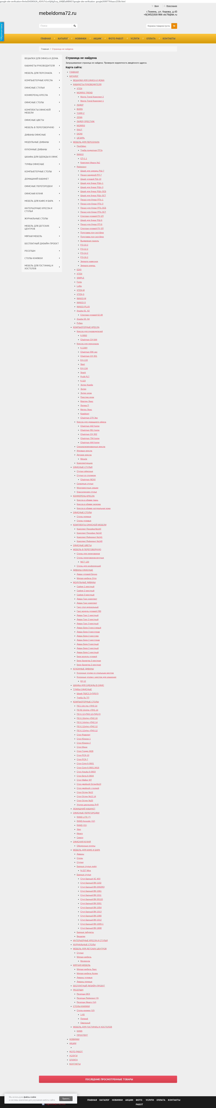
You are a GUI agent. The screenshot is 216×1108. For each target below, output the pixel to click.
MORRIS (81, 125)
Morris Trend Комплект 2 (92, 97)
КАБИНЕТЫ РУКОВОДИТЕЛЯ (40, 65)
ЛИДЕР (80, 105)
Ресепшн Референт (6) (88, 998)
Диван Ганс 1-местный (87, 615)
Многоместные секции (87, 488)
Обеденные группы (86, 846)
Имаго (80, 833)
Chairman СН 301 (88, 356)
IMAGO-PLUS (83, 306)
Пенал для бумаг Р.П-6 (91, 224)
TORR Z (80, 113)
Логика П (84, 405)
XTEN (79, 88)
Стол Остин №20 (85, 800)
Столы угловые (84, 520)
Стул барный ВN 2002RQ (92, 887)
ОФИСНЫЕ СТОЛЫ (34, 102)
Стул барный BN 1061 (91, 891)
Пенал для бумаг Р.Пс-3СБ (93, 208)
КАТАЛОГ (63, 38)
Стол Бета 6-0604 (85, 776)
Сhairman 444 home (89, 442)
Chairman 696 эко (88, 352)
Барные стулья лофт (87, 866)
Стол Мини (82, 747)
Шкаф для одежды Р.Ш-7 (92, 171)
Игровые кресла (84, 450)
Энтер (83, 389)
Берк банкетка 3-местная (89, 660)
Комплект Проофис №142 (89, 533)
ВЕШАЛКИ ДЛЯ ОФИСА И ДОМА (41, 58)
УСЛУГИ (135, 38)
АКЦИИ (97, 38)
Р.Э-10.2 (84, 245)
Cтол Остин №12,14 (86, 796)
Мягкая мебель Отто (87, 578)
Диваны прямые (84, 981)
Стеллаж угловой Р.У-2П (92, 216)
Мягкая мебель (84, 957)
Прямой (84, 1018)
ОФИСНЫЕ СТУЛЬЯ (35, 87)
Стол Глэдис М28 (85, 751)
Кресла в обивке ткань (87, 500)
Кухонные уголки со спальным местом (95, 673)
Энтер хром (86, 393)
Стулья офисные (85, 471)
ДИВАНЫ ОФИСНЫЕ (35, 134)
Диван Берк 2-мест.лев (87, 636)
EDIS (79, 269)
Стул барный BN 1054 (91, 907)
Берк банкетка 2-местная (89, 665)
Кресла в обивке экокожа (89, 504)
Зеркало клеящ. (88, 265)
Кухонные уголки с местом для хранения (96, 677)
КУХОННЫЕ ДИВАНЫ (36, 149)
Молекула (85, 961)
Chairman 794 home (89, 438)
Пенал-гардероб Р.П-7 (91, 175)
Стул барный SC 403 (90, 879)
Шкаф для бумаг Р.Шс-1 (91, 183)
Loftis (79, 286)
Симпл (80, 837)
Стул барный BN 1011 (90, 895)
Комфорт (84, 413)
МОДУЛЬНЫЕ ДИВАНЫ (37, 142)
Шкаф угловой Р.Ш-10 (90, 179)
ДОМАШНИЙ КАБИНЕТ (37, 178)
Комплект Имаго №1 (90, 162)
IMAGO (80, 154)
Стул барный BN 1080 (91, 916)
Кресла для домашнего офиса (91, 422)
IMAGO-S (81, 302)
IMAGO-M (81, 298)
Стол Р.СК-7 (82, 759)
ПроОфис (81, 146)
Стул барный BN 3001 (91, 903)
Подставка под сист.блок (92, 232)
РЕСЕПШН (30, 250)
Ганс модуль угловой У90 (89, 611)
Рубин (80, 323)
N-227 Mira (85, 870)
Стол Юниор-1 (84, 739)
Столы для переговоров (88, 553)
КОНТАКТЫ (169, 38)
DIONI (79, 134)
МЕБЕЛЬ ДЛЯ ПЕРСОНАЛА (38, 72)
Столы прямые (84, 516)
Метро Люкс (86, 409)
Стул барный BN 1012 (91, 920)
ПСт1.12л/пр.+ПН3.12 (87, 730)
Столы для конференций (89, 566)
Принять (66, 1099)
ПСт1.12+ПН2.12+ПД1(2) (89, 714)
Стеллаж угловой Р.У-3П (92, 228)
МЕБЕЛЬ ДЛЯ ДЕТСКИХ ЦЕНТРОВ (37, 227)
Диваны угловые (84, 977)
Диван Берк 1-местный (88, 652)
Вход (157, 6)
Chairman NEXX (88, 479)
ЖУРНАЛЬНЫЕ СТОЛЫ (36, 218)
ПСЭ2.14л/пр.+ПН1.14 (87, 710)
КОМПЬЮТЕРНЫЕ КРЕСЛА (39, 80)
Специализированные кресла (91, 446)
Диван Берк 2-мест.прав (88, 640)
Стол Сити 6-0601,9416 (88, 767)
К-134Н (83, 348)
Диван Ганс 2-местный (87, 619)
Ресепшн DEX (83, 994)
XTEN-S (80, 294)
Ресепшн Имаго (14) (86, 1002)
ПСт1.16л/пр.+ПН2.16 (87, 718)
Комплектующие (85, 463)
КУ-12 (83, 681)
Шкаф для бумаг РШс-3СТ (93, 195)
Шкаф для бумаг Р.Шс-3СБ (93, 191)
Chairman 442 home (89, 426)
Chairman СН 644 (88, 339)
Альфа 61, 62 (83, 311)
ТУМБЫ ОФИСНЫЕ (34, 164)
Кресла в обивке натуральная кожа (93, 508)
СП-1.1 (83, 158)
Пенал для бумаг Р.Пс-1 (91, 199)
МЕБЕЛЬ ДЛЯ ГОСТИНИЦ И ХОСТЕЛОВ (39, 267)
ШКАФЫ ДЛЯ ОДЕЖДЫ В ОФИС (41, 156)
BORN (80, 109)
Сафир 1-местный (85, 586)
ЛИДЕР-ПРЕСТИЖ (85, 121)
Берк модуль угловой (87, 656)
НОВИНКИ (80, 38)
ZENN (79, 117)
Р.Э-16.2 (84, 257)
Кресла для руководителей (90, 331)
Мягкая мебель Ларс (87, 969)
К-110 (83, 381)
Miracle (83, 459)
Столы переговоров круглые (90, 557)
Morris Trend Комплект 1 (92, 101)
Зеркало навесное (89, 261)
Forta (79, 282)
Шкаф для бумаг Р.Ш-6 (91, 220)
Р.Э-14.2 (84, 253)
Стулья (80, 862)
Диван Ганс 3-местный (87, 623)
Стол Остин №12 (85, 792)
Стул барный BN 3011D (91, 899)
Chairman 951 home (89, 430)
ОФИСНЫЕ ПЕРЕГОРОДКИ (38, 186)
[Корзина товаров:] (174, 26)
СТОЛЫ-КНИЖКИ (34, 258)
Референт (81, 167)
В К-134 (84, 368)
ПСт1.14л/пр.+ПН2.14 (87, 722)
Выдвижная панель (89, 241)
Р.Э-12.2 (84, 249)
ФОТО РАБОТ (115, 38)
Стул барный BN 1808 (91, 928)
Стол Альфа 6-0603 (86, 772)
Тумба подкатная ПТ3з (91, 150)
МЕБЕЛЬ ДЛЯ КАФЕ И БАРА (39, 200)
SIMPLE (80, 278)
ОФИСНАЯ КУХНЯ (34, 193)
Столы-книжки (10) (86, 1010)
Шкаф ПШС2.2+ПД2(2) (88, 693)
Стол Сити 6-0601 (85, 763)
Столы (80, 858)
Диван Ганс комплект (87, 599)
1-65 (82, 1014)
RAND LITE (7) (84, 817)
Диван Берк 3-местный (88, 644)
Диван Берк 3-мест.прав (88, 632)
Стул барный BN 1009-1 (91, 924)
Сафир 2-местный (85, 590)
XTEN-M (81, 290)
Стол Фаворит (83, 734)
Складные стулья (85, 483)
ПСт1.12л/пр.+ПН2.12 (87, 726)
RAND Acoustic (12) (86, 821)
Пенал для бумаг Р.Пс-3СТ (93, 212)
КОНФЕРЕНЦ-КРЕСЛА (36, 94)
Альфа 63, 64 (83, 319)
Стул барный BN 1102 (90, 883)
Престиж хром (87, 397)
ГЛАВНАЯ (46, 38)
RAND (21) (82, 825)
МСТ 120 (84, 562)
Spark (83, 372)
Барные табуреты (85, 932)
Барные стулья (84, 874)
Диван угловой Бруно (87, 574)
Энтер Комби (86, 385)
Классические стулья (87, 492)
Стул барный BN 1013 (91, 911)
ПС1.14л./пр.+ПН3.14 (87, 706)
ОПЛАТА (150, 38)
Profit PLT (84, 376)
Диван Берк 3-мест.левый (89, 627)
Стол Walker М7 (84, 780)
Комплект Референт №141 (89, 537)
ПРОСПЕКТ (82, 1035)
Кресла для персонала (88, 343)
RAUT (79, 129)
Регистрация (171, 6)
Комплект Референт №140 (89, 541)
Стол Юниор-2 (84, 743)
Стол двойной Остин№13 (89, 784)
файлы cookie (30, 1097)
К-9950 (83, 335)
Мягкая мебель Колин (87, 973)
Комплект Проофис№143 (89, 529)
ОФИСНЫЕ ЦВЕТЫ (34, 119)
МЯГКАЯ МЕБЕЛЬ (33, 236)
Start (82, 364)
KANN (79, 1031)
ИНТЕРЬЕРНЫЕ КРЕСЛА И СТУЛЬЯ (38, 210)
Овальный (85, 1023)
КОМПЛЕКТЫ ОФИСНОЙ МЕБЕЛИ (38, 111)
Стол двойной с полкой (88, 788)
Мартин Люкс (86, 401)
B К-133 (84, 360)
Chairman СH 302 (88, 434)
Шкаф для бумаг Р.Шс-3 (91, 187)
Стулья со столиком (86, 475)
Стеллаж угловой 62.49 (91, 315)
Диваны (80, 854)
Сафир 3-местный (85, 595)
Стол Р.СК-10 (83, 755)
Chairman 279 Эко (89, 418)
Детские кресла (84, 455)
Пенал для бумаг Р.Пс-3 (91, 204)
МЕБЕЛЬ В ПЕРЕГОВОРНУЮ (39, 127)
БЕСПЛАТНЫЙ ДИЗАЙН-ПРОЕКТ (42, 243)
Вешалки (81, 936)
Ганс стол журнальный (87, 607)
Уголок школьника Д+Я (87, 804)
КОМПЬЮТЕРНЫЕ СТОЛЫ (38, 171)
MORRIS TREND (85, 92)
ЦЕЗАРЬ (81, 138)
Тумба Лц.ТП (83, 697)
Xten (79, 829)
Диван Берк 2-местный (88, 648)
